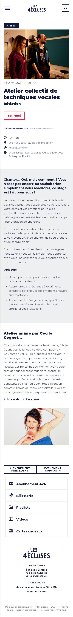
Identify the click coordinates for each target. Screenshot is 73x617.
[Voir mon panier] (65, 8)
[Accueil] (37, 8)
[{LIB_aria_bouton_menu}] (8, 8)
